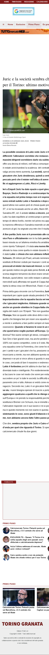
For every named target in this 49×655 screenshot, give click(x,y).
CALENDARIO (42, 2)
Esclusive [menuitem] (20, 24)
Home (6, 2)
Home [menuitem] (10, 24)
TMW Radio (16, 2)
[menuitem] (3, 24)
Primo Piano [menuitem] (34, 24)
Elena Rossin (10, 143)
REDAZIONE (29, 2)
